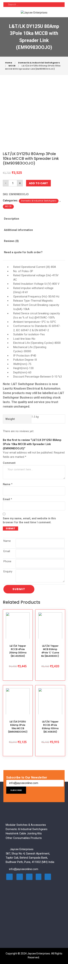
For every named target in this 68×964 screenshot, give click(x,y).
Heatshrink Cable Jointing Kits (24, 833)
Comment (9, 462)
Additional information (18, 229)
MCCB (11, 65)
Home (8, 62)
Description (11, 218)
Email (7, 499)
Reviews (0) (11, 241)
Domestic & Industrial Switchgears (39, 62)
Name (7, 484)
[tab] (15, 221)
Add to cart (38, 183)
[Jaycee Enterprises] (34, 12)
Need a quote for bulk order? (23, 252)
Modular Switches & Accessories (26, 824)
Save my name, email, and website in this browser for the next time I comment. (29, 520)
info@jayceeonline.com (23, 869)
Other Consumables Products (24, 837)
